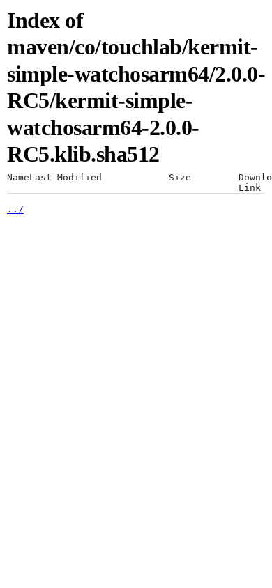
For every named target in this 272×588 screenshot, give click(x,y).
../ (15, 209)
